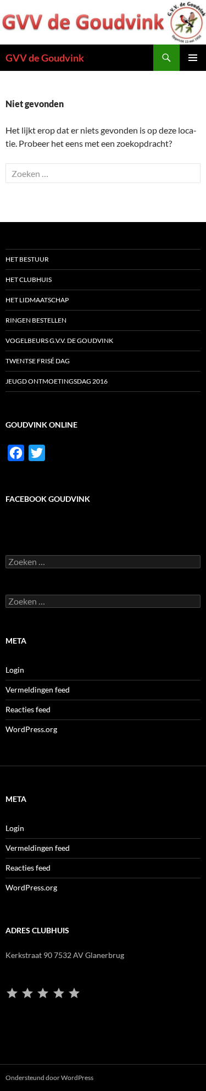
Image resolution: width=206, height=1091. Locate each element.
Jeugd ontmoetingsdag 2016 (56, 381)
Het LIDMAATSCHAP (37, 300)
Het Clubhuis (28, 279)
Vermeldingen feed (37, 689)
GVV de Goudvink (44, 58)
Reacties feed (28, 709)
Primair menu (193, 58)
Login (14, 669)
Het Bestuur (27, 259)
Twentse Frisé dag (37, 361)
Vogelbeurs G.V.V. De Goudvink (59, 340)
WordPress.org (31, 729)
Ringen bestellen (35, 320)
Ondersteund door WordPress (49, 1077)
